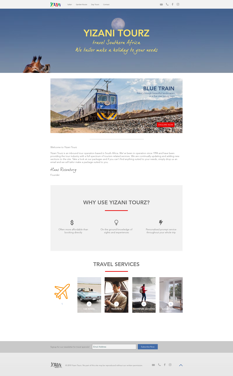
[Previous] (54, 105)
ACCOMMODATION (171, 309)
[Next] (179, 105)
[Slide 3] (119, 129)
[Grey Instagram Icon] (178, 4)
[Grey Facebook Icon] (172, 4)
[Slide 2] (116, 128)
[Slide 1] (113, 128)
